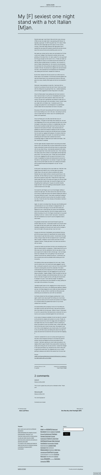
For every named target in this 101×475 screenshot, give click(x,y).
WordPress (80, 469)
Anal (42, 429)
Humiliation (44, 443)
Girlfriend (44, 441)
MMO (56, 450)
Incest (56, 443)
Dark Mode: (96, 473)
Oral (48, 452)
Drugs (42, 434)
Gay (57, 438)
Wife (48, 461)
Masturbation (45, 450)
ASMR (45, 429)
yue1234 (37, 367)
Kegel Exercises (44, 445)
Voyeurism (43, 461)
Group (49, 441)
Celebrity (52, 431)
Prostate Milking (51, 454)
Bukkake (48, 431)
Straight (65, 367)
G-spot (61, 367)
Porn (51, 452)
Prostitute (56, 454)
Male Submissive (50, 447)
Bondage (43, 432)
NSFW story (50, 5)
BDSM (48, 429)
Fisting (49, 438)
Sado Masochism (50, 456)
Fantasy (54, 434)
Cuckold (57, 432)
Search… (65, 426)
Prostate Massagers (44, 454)
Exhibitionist (47, 434)
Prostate (55, 452)
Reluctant (43, 456)
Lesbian (50, 445)
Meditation (51, 450)
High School (56, 441)
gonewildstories (63, 366)
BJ (51, 429)
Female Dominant (46, 436)
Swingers (57, 459)
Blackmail (54, 429)
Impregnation (51, 443)
